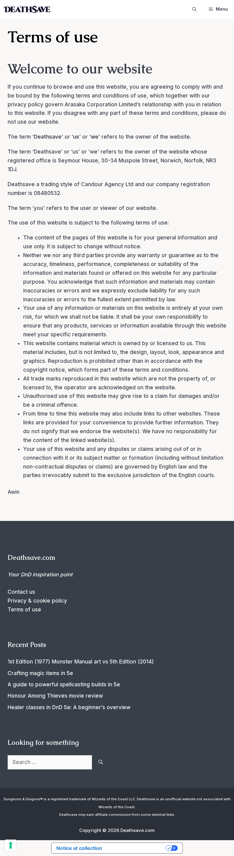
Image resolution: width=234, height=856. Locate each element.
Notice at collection (79, 848)
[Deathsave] (26, 9)
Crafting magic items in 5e (40, 673)
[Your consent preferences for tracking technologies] (10, 845)
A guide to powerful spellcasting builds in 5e (64, 684)
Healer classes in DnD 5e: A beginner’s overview (69, 707)
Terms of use (24, 610)
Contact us (21, 592)
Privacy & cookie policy (37, 601)
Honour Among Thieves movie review (55, 696)
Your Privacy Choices (136, 848)
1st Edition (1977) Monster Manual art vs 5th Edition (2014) (81, 662)
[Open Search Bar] (194, 9)
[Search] (100, 762)
